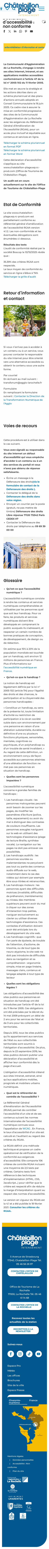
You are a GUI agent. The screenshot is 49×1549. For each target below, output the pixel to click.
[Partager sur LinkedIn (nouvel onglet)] (15, 32)
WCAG (26, 1128)
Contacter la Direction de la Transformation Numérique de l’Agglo (24, 400)
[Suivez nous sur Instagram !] (20, 1354)
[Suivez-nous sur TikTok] (29, 1354)
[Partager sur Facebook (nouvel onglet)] (4, 32)
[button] (14, 9)
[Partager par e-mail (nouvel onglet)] (31, 32)
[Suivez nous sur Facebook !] (10, 1354)
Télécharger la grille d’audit (20, 276)
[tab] (18, 1401)
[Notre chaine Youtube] (38, 1354)
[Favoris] (7, 8)
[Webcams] (28, 9)
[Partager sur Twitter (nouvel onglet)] (9, 32)
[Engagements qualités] (29, 1506)
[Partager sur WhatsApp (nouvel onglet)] (20, 32)
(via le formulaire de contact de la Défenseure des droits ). (23, 485)
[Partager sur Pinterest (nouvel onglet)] (26, 32)
